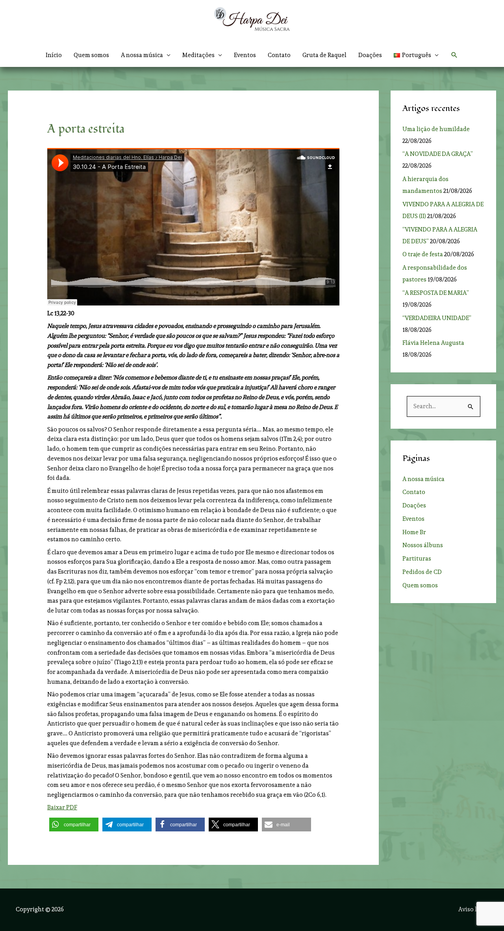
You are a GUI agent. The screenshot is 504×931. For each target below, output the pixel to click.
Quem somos (91, 55)
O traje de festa (422, 254)
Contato (279, 55)
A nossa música (423, 479)
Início (54, 55)
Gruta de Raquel (324, 55)
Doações (370, 55)
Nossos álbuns (422, 545)
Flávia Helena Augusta (433, 342)
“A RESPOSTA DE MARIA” (436, 292)
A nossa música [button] (142, 55)
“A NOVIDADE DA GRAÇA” (437, 153)
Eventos (245, 55)
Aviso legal (473, 909)
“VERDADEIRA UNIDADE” (438, 318)
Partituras (416, 558)
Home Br (414, 532)
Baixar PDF (62, 807)
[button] (416, 55)
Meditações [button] (198, 55)
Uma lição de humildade (436, 129)
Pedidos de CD (422, 572)
